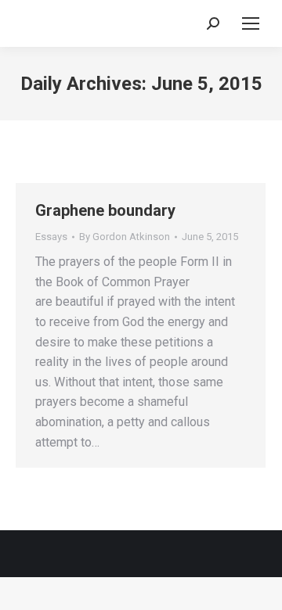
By (124, 236)
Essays (51, 236)
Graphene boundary (105, 210)
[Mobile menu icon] (250, 23)
